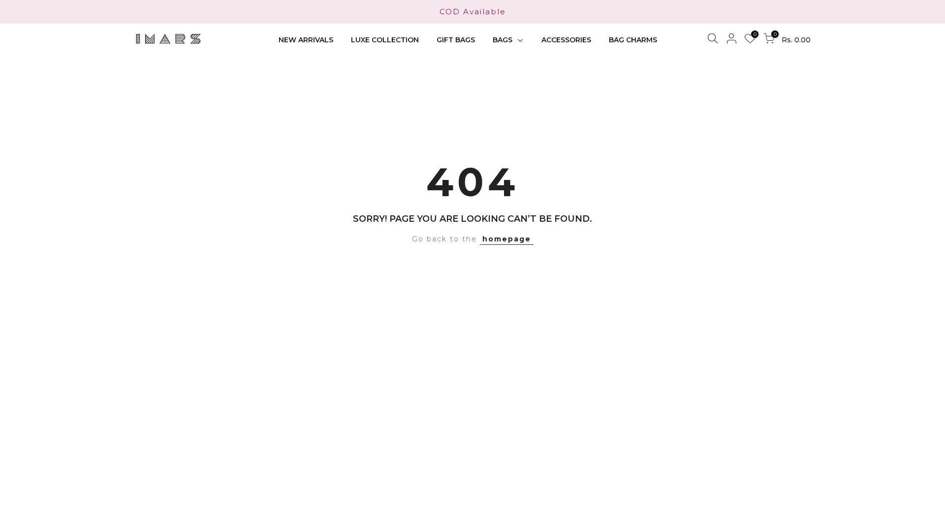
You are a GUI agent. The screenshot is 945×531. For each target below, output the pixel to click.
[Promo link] (472, 12)
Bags (502, 39)
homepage (506, 239)
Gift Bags (456, 39)
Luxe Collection (385, 39)
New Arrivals (306, 39)
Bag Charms (633, 39)
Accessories (566, 39)
